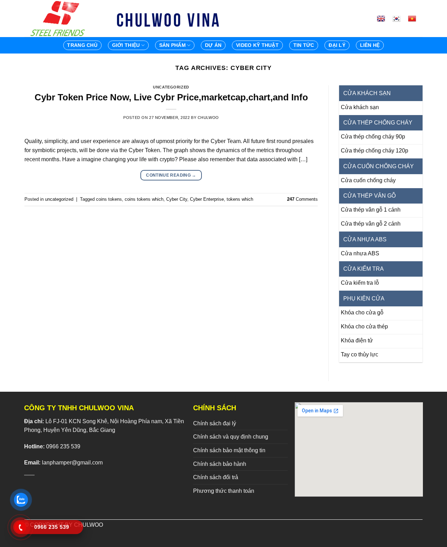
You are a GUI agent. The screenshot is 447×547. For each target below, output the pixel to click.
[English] (383, 18)
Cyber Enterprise (207, 199)
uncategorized (171, 87)
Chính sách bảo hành (219, 464)
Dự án (213, 45)
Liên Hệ (370, 45)
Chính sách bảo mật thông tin (229, 450)
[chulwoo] (59, 18)
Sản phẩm (172, 45)
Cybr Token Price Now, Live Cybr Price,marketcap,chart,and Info (171, 97)
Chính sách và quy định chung (230, 437)
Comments (302, 199)
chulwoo (208, 117)
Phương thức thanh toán (223, 491)
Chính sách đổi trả (215, 477)
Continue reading (171, 175)
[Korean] (399, 18)
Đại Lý (337, 45)
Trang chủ (82, 45)
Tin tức (303, 45)
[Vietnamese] (415, 18)
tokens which (240, 199)
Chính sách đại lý (214, 423)
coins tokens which (144, 199)
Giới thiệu (126, 45)
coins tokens (109, 199)
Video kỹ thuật (257, 45)
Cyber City (176, 199)
